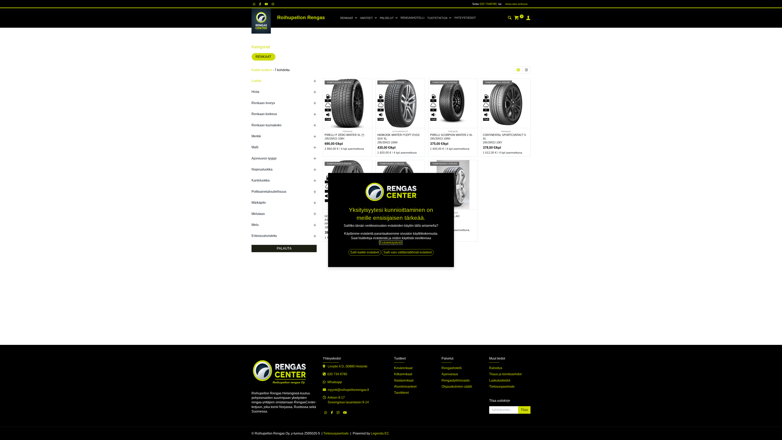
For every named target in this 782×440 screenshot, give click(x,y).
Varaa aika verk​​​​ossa (516, 4)
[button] (369, 94)
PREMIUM (347, 131)
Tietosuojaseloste (502, 386)
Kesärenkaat (403, 368)
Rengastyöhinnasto (456, 380)
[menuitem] (412, 18)
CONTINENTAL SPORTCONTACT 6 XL (504, 136)
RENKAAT (263, 56)
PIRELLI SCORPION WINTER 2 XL (451, 134)
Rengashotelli (452, 368)
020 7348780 (488, 4)
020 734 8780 (337, 374)
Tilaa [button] (524, 409)
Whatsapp (334, 382)
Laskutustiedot (499, 380)
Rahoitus (495, 368)
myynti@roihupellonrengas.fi (348, 390)
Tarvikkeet (401, 392)
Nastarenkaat (403, 380)
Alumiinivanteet (405, 386)
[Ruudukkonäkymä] (518, 70)
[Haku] (509, 18)
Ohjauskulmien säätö (457, 386)
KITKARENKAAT (400, 131)
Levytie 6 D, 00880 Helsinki (347, 366)
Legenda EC (380, 433)
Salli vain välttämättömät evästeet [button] (407, 252)
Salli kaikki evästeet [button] (364, 252)
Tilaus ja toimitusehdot (505, 374)
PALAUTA (284, 248)
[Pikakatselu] (369, 85)
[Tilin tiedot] (528, 18)
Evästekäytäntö (391, 242)
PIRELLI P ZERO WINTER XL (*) (344, 134)
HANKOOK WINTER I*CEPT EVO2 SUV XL (398, 136)
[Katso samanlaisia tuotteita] (369, 113)
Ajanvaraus (450, 374)
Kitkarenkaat (403, 374)
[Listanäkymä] (526, 70)
